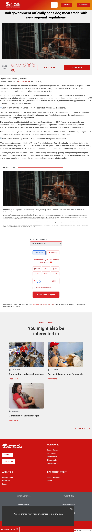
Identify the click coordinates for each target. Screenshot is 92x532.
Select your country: (38, 239)
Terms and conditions (39, 304)
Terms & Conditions (23, 496)
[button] (54, 5)
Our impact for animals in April (24, 415)
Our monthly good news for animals (26, 374)
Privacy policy (51, 304)
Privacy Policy (68, 496)
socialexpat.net (24, 81)
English (78, 530)
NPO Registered (68, 504)
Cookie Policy (23, 504)
